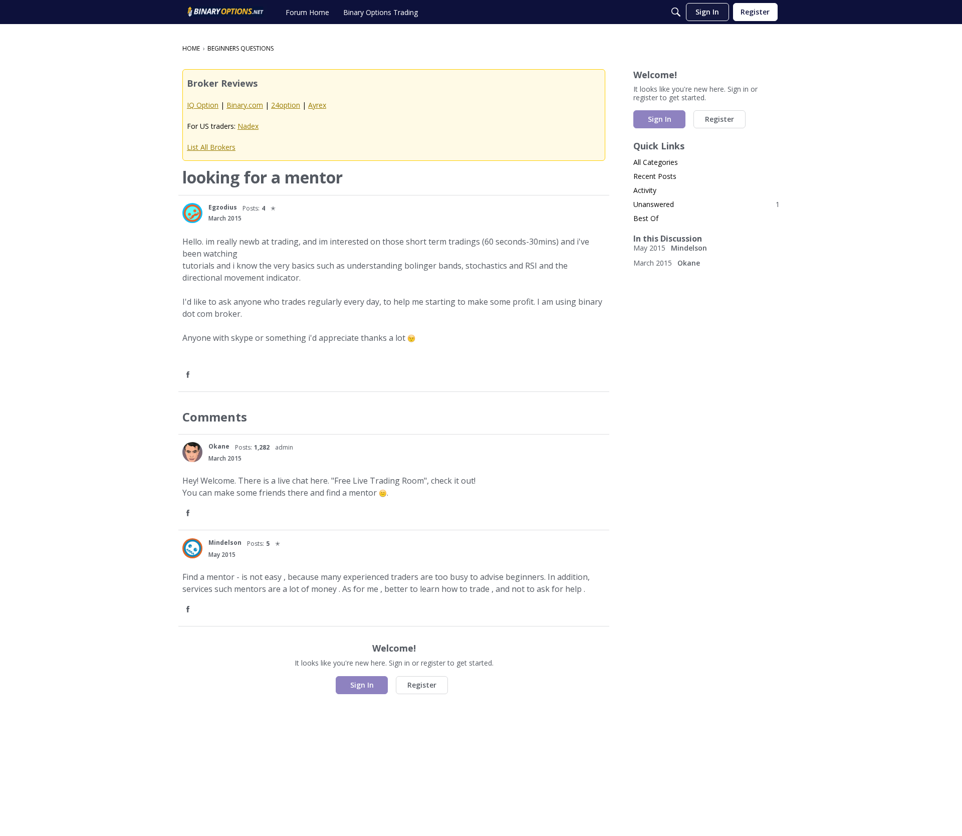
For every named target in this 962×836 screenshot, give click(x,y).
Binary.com (244, 105)
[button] (192, 213)
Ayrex (317, 105)
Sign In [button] (362, 685)
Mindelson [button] (225, 542)
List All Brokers (211, 147)
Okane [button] (218, 446)
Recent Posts (654, 176)
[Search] (676, 12)
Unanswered (706, 204)
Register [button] (421, 685)
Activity (644, 190)
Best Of (645, 218)
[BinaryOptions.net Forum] (225, 12)
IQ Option (202, 105)
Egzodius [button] (222, 207)
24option (285, 105)
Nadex (248, 126)
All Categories (655, 162)
